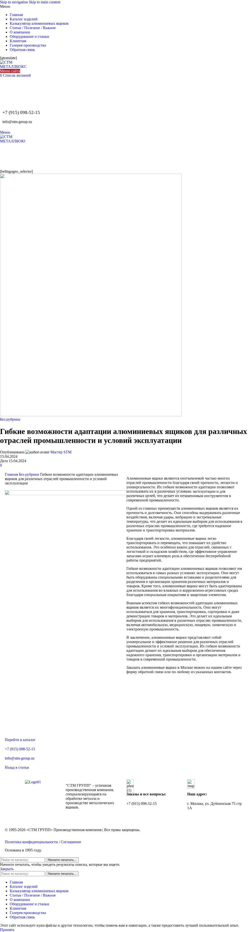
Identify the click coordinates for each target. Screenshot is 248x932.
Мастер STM (60, 452)
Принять (7, 930)
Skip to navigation (14, 2)
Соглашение (71, 842)
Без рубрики (10, 419)
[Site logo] (13, 67)
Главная (12, 474)
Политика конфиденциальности (31, 842)
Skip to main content (44, 2)
